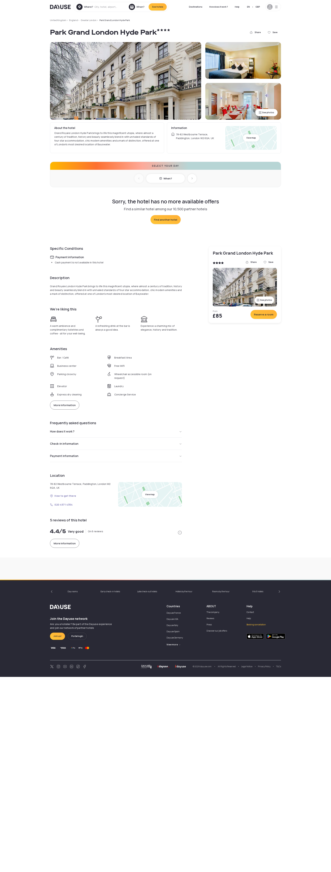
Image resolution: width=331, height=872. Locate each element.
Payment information (64, 456)
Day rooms (73, 591)
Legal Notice (246, 666)
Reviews (210, 618)
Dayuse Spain (173, 631)
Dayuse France (174, 612)
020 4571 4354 (63, 504)
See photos (268, 112)
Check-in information (64, 444)
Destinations (195, 6)
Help (237, 6)
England (73, 20)
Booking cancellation (256, 624)
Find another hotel (165, 219)
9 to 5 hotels (257, 591)
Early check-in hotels (110, 591)
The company (213, 612)
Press (209, 624)
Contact (250, 612)
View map (251, 137)
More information (65, 405)
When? (167, 178)
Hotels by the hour (183, 591)
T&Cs (278, 666)
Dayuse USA (172, 619)
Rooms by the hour (221, 591)
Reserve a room (263, 314)
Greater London (89, 20)
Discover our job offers (217, 630)
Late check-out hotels (147, 591)
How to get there (65, 495)
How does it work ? (218, 6)
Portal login (77, 636)
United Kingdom (58, 20)
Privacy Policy (264, 666)
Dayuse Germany (175, 637)
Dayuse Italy (172, 625)
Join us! (57, 636)
